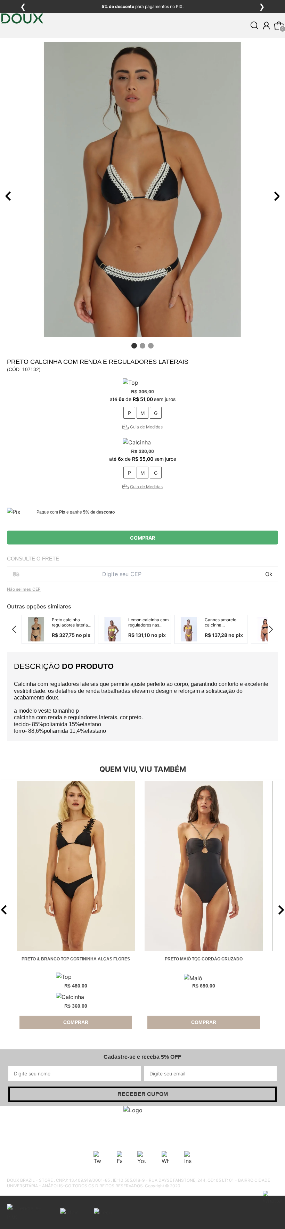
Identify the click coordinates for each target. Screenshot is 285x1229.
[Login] (266, 26)
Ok (268, 574)
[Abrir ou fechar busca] (254, 25)
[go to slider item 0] (134, 346)
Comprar (142, 538)
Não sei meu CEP (24, 589)
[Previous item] (8, 196)
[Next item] (277, 196)
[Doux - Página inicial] (22, 39)
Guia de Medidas (146, 426)
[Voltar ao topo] (276, 1220)
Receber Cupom (142, 1094)
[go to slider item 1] (142, 346)
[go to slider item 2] (151, 346)
